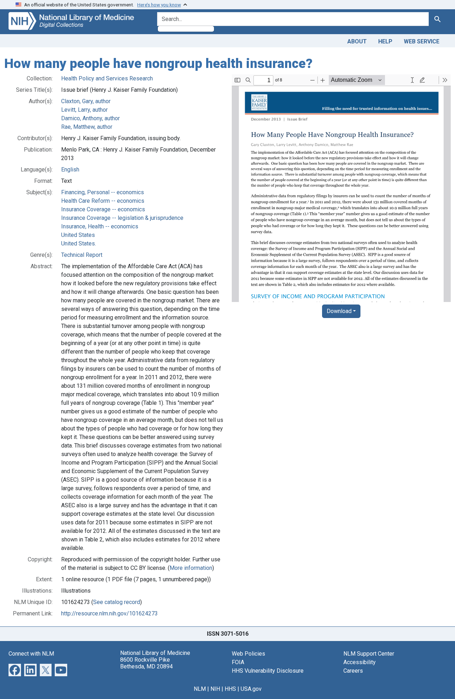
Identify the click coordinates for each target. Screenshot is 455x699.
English (70, 169)
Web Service (421, 41)
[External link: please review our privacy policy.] (15, 669)
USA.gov (251, 688)
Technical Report (81, 254)
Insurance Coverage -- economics (103, 209)
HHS (230, 688)
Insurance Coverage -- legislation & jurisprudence (122, 218)
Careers (353, 670)
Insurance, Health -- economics (99, 226)
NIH (215, 688)
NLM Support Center (368, 653)
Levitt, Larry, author (84, 109)
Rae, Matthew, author (86, 126)
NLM (200, 688)
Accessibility (359, 662)
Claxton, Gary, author (86, 101)
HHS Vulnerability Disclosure (268, 670)
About (357, 41)
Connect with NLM (31, 653)
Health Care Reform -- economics (102, 200)
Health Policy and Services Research (107, 78)
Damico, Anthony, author (90, 118)
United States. (78, 243)
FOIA (238, 662)
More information (191, 568)
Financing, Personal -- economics (102, 192)
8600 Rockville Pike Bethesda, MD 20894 (146, 663)
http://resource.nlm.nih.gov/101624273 (109, 613)
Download (339, 311)
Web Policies (248, 653)
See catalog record (116, 602)
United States (78, 235)
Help (385, 41)
